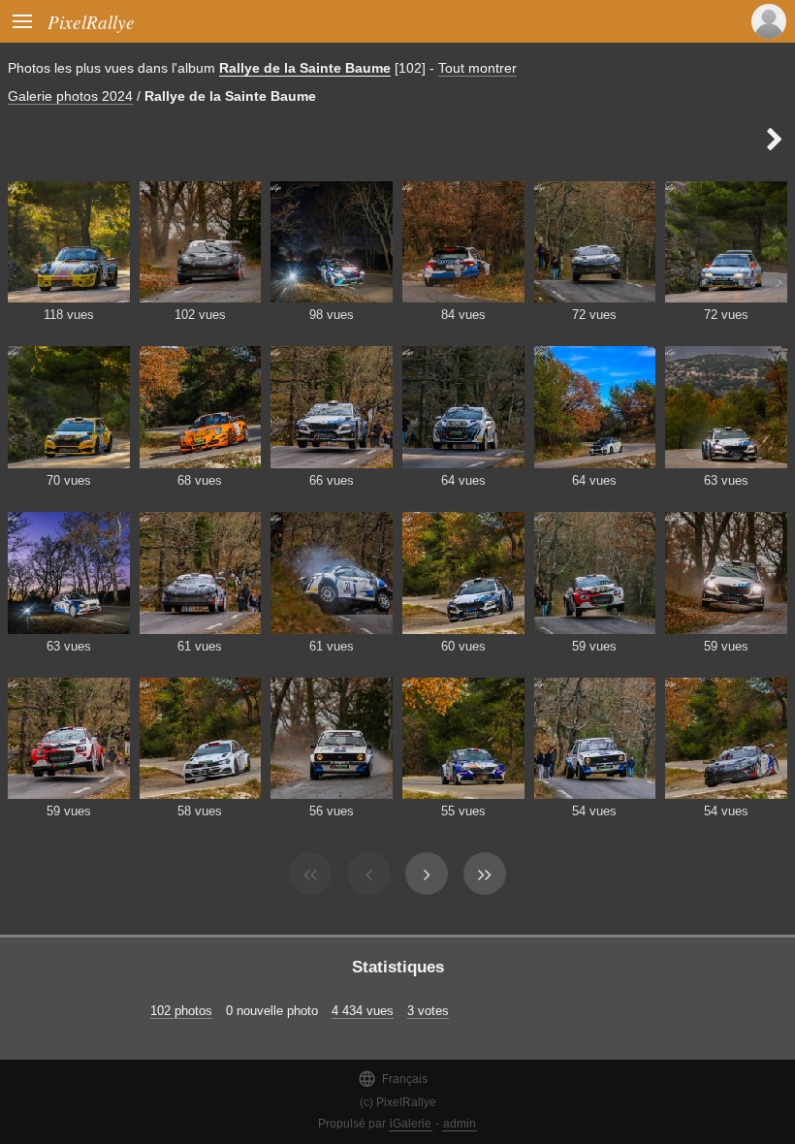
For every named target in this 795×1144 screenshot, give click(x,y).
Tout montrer (477, 68)
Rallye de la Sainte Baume (305, 68)
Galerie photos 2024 (70, 96)
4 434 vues (363, 1010)
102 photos (181, 1010)
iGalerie (410, 1123)
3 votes (428, 1010)
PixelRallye (91, 21)
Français (393, 1078)
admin (459, 1123)
